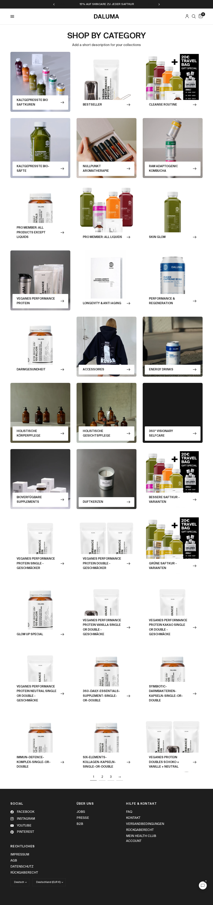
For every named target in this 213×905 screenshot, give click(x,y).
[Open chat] (203, 885)
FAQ (129, 811)
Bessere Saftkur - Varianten (164, 499)
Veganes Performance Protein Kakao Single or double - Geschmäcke (168, 627)
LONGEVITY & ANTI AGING (102, 303)
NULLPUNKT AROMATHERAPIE (96, 168)
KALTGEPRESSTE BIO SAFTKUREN (32, 102)
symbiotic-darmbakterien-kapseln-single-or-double (166, 693)
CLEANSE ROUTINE (163, 104)
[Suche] (193, 16)
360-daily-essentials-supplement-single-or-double (101, 696)
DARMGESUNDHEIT (31, 369)
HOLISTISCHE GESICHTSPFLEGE (96, 433)
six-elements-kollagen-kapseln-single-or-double (99, 762)
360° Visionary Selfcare (161, 433)
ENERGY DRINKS (161, 369)
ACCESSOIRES (93, 369)
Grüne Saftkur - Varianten (163, 566)
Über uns (85, 803)
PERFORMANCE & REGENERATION (162, 301)
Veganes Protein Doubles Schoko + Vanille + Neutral (164, 762)
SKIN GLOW (157, 237)
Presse (83, 817)
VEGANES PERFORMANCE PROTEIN (36, 301)
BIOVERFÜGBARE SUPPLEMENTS (29, 499)
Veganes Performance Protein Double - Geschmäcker (102, 563)
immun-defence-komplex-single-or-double (34, 762)
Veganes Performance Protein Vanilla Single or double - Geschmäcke (102, 627)
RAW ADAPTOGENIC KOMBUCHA (163, 168)
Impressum (19, 854)
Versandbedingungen (145, 823)
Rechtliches (22, 846)
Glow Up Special (30, 634)
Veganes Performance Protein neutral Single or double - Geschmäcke (36, 693)
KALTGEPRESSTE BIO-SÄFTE (33, 168)
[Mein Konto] (187, 16)
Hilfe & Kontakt (141, 803)
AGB (13, 860)
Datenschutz (21, 866)
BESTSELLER (92, 104)
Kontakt (133, 817)
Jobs (81, 811)
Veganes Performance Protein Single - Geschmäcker (36, 563)
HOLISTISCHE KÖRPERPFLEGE (28, 433)
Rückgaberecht (140, 830)
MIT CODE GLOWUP (135, 4)
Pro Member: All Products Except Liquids (31, 232)
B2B (80, 823)
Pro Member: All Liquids (102, 237)
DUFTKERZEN (93, 501)
